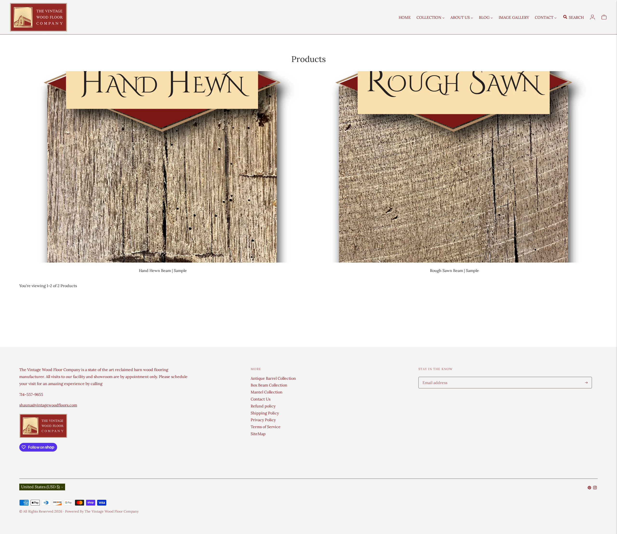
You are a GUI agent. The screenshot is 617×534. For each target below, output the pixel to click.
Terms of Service (266, 426)
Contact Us (260, 399)
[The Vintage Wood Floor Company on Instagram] (595, 488)
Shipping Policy (265, 413)
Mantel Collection (266, 392)
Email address (434, 377)
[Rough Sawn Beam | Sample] (454, 166)
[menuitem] (404, 16)
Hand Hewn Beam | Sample (163, 270)
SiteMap (258, 433)
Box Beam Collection (269, 385)
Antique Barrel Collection (273, 378)
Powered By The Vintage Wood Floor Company (102, 511)
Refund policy (263, 406)
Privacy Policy (263, 419)
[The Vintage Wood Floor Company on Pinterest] (589, 488)
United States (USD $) (40, 486)
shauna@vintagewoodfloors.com (48, 405)
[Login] (592, 17)
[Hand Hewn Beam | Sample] (162, 166)
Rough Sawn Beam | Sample (454, 270)
